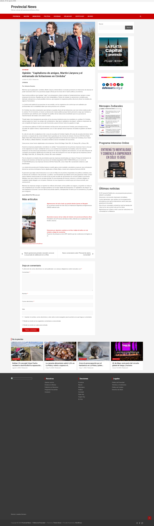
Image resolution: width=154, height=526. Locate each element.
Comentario (26, 272)
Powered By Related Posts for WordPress (32, 243)
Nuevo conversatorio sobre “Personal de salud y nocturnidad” (76, 254)
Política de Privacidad (118, 382)
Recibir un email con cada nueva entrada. (36, 325)
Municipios (36, 16)
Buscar (101, 24)
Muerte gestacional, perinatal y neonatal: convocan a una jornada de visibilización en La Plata (39, 254)
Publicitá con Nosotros (51, 387)
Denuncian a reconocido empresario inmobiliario (113, 197)
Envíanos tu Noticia (50, 385)
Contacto (47, 392)
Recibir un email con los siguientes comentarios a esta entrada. (42, 321)
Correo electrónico (28, 301)
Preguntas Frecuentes (51, 389)
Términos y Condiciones (119, 385)
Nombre (25, 293)
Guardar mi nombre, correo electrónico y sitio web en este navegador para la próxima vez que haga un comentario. (58, 317)
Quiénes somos (49, 382)
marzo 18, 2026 (116, 368)
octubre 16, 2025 (27, 79)
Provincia (16, 16)
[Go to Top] (149, 518)
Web (23, 309)
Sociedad (57, 16)
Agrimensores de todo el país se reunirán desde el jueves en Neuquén (67, 203)
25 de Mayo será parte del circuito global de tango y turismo (125, 364)
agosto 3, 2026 (16, 368)
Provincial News (24, 7)
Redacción (36, 79)
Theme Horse (57, 523)
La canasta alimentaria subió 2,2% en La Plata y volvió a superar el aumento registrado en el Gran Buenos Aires (60, 366)
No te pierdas (17, 339)
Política (47, 16)
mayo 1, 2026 (83, 368)
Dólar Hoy (68, 16)
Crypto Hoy (79, 16)
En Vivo (90, 16)
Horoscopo (123, 135)
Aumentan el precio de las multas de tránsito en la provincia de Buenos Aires (69, 217)
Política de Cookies (117, 387)
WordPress (78, 523)
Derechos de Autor (117, 389)
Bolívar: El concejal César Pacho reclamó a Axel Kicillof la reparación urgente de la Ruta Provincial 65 (26, 365)
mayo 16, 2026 (50, 368)
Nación (26, 16)
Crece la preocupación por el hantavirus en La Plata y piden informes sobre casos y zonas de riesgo (92, 366)
